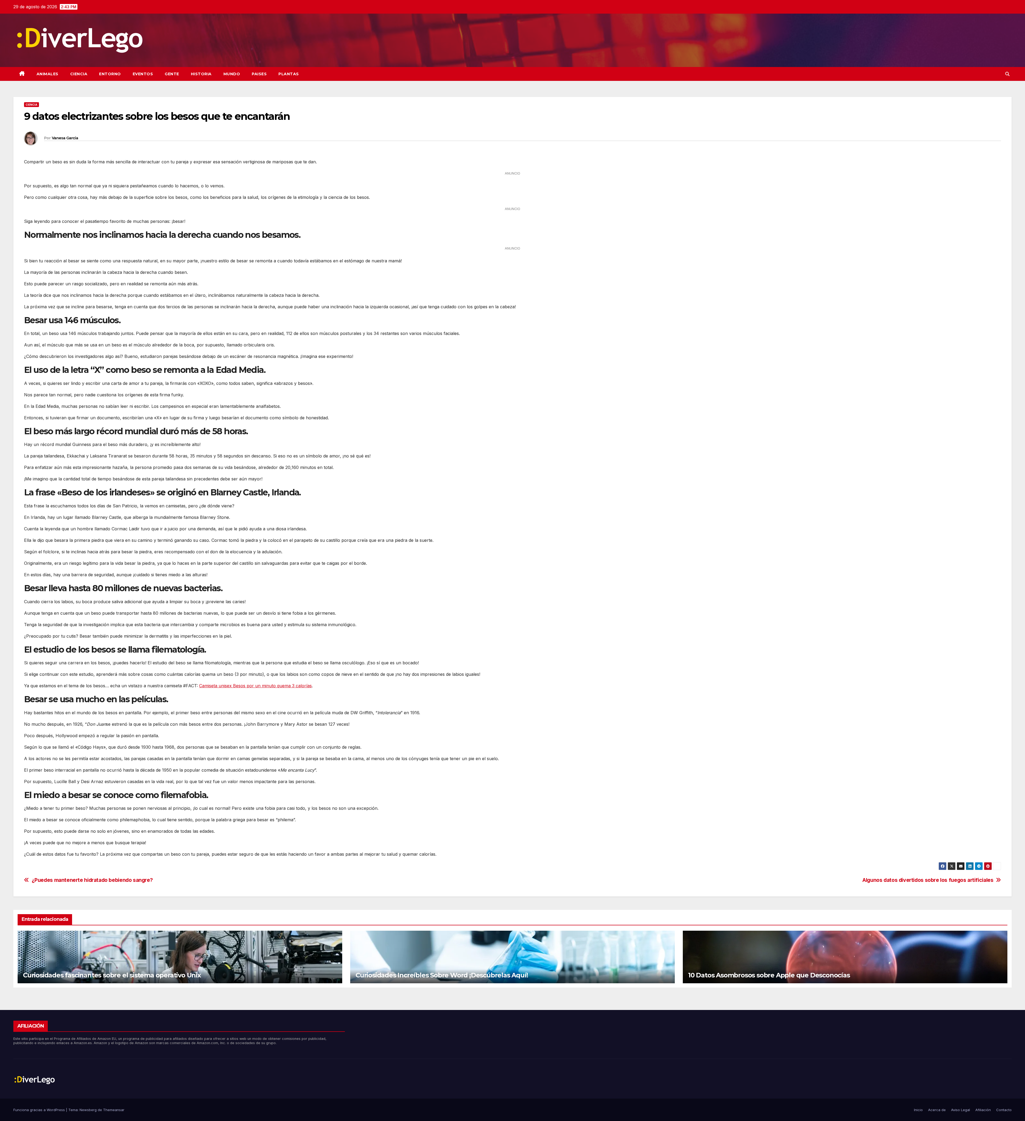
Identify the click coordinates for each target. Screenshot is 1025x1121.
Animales (47, 74)
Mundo (231, 74)
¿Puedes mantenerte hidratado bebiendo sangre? (92, 880)
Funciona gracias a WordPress (39, 1110)
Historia (201, 74)
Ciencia (79, 74)
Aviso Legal (960, 1110)
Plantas (288, 74)
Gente (172, 74)
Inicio (918, 1110)
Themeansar (113, 1110)
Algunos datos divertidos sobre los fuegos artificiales (927, 880)
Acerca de (937, 1110)
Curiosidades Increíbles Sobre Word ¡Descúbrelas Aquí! (442, 975)
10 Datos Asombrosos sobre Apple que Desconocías (769, 975)
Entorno (110, 74)
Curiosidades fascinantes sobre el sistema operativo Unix (112, 975)
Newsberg (88, 1110)
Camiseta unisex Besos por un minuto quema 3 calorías (255, 685)
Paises (259, 74)
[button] (1007, 74)
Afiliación (983, 1110)
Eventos (143, 74)
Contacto (1004, 1110)
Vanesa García (65, 138)
